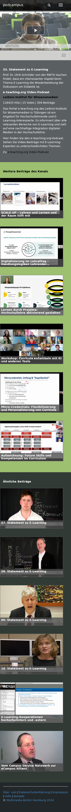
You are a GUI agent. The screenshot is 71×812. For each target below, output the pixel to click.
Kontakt (19, 796)
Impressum (60, 792)
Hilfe (8, 796)
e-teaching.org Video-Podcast (28, 152)
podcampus (13, 5)
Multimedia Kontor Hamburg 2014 (30, 800)
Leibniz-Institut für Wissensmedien (30, 97)
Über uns (9, 792)
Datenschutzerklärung (34, 792)
